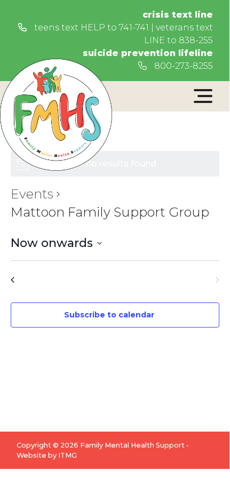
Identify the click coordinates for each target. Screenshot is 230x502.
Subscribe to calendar (109, 315)
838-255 (196, 40)
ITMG (67, 455)
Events (32, 194)
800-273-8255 (182, 66)
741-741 (134, 27)
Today (115, 279)
